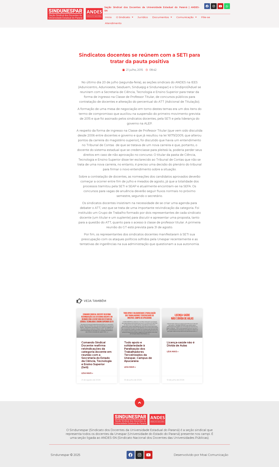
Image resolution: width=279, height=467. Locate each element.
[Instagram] (214, 6)
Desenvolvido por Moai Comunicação (201, 455)
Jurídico (143, 17)
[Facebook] (207, 6)
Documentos (160, 17)
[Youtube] (220, 6)
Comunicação (185, 17)
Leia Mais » (87, 373)
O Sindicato (123, 17)
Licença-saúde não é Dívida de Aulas (181, 344)
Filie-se (205, 17)
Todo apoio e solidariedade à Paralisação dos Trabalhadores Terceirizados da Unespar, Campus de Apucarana (138, 352)
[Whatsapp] (227, 6)
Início (108, 17)
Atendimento (113, 23)
